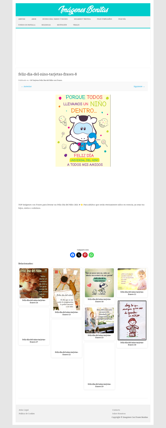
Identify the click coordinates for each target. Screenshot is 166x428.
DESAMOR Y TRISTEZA (82, 19)
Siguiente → (139, 86)
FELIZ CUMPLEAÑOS (104, 19)
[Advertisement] (83, 46)
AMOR (34, 19)
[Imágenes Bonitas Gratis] (83, 15)
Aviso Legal (24, 410)
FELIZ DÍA (122, 19)
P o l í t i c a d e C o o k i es (27, 413)
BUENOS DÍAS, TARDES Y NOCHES (55, 19)
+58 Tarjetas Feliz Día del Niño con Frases (45, 80)
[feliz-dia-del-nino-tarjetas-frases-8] (83, 131)
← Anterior (26, 86)
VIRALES (76, 25)
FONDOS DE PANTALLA (26, 25)
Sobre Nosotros (119, 413)
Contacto (116, 410)
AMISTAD (21, 19)
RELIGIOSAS (46, 25)
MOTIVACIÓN (62, 25)
